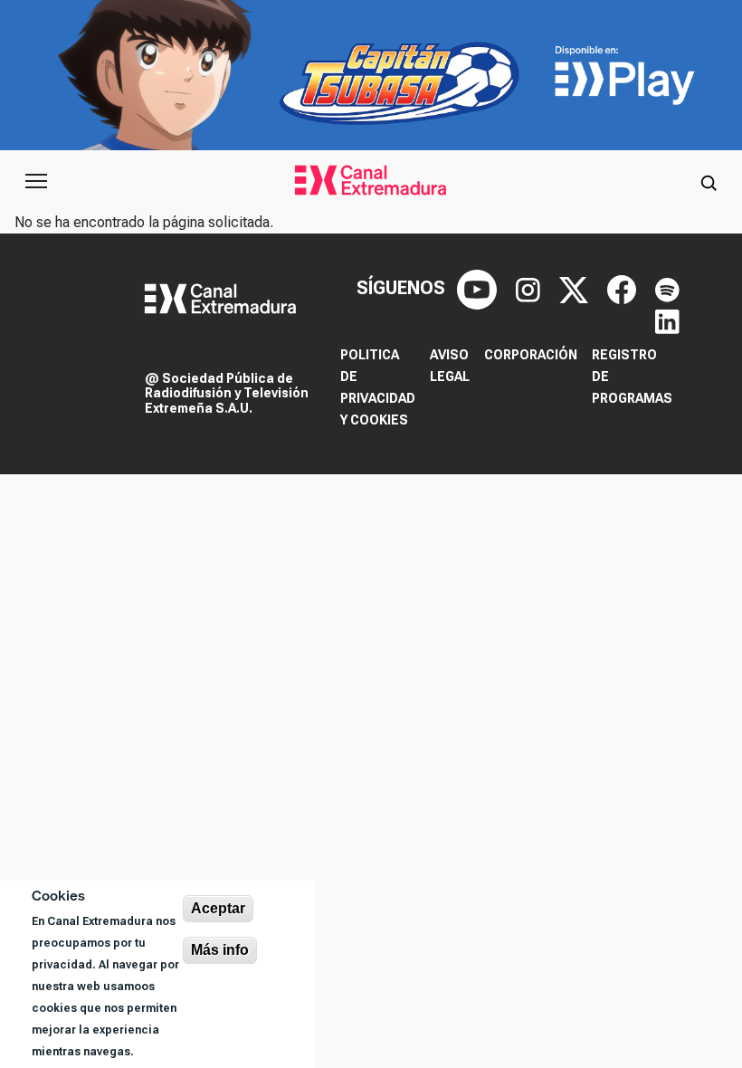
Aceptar (218, 908)
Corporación (530, 355)
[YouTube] (479, 288)
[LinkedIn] (667, 320)
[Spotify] (667, 288)
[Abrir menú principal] (36, 181)
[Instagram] (530, 288)
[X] (576, 288)
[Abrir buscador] (709, 181)
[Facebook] (624, 288)
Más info (220, 950)
